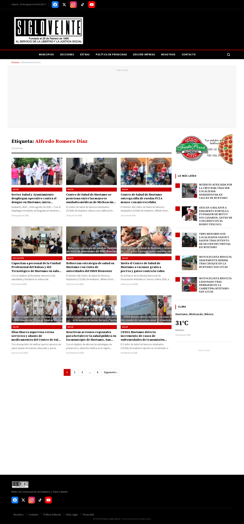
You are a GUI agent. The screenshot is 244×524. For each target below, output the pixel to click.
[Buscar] (229, 54)
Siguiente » (110, 372)
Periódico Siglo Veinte (110, 519)
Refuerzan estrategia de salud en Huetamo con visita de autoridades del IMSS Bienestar (90, 267)
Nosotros (168, 54)
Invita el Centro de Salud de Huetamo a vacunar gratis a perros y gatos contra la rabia (143, 267)
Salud (16, 189)
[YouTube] (91, 4)
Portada (15, 62)
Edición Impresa (144, 54)
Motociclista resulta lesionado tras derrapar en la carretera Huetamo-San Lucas (215, 285)
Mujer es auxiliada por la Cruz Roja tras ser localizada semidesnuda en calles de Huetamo (215, 191)
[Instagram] (73, 4)
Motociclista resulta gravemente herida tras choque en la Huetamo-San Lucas (215, 262)
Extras (85, 54)
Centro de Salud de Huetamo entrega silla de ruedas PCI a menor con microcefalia (141, 198)
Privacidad (88, 514)
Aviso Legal (72, 514)
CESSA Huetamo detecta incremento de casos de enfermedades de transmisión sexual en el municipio (143, 338)
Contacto (189, 54)
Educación (18, 258)
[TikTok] (82, 4)
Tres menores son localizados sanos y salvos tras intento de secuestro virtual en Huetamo (215, 240)
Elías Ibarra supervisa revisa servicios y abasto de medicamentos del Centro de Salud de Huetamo (36, 338)
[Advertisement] (122, 99)
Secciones (67, 54)
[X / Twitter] (64, 4)
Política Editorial (52, 514)
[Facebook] (55, 4)
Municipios (46, 54)
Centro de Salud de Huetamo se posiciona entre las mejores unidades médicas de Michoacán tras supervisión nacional (89, 200)
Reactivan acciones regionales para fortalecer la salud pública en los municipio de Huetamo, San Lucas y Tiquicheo (91, 338)
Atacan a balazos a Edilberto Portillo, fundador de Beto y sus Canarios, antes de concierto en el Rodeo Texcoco (215, 216)
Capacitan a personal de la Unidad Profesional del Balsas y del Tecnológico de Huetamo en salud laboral (36, 269)
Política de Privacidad (111, 54)
